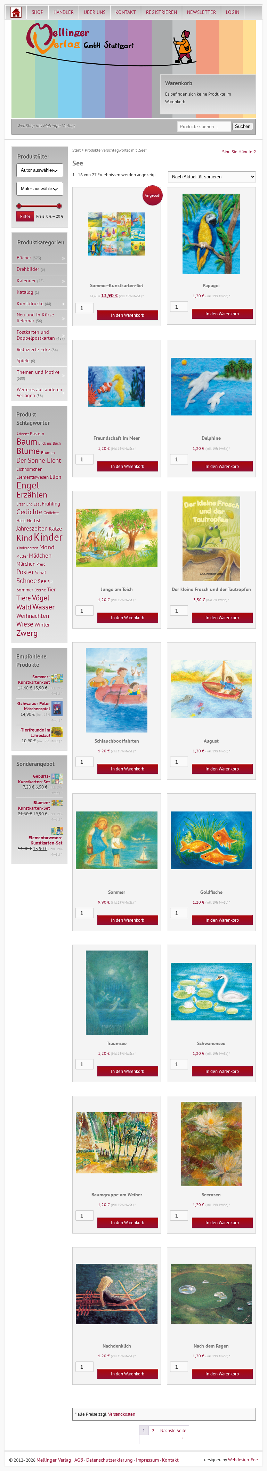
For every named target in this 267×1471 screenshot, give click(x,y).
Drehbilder (28, 269)
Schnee (26, 580)
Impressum (147, 1459)
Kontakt (125, 12)
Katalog (25, 292)
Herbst (34, 520)
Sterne (40, 589)
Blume (28, 450)
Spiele (23, 360)
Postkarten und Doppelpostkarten (36, 335)
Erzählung (24, 504)
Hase (21, 520)
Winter (42, 624)
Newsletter (201, 12)
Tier (51, 589)
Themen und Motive (38, 372)
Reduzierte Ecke (33, 349)
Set (50, 581)
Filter (25, 216)
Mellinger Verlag (54, 1459)
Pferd (41, 564)
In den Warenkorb (127, 315)
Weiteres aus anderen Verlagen (39, 392)
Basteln (37, 434)
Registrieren (161, 12)
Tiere (23, 597)
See (42, 581)
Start (76, 150)
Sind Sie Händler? (239, 152)
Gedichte (29, 511)
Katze (55, 528)
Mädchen (40, 555)
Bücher (24, 257)
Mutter (22, 556)
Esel (37, 504)
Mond (47, 547)
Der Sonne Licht (38, 460)
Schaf (40, 572)
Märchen (25, 563)
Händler (64, 12)
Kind (24, 537)
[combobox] (37, 170)
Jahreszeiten (32, 528)
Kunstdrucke (30, 303)
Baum (26, 441)
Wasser (43, 607)
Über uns (94, 12)
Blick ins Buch (49, 443)
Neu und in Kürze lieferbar (35, 318)
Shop (37, 12)
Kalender (26, 280)
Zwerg (27, 633)
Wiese (24, 624)
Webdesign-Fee (243, 1460)
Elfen (55, 477)
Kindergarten (27, 547)
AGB (78, 1459)
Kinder (48, 536)
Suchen (242, 126)
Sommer (24, 590)
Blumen (48, 452)
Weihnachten (32, 616)
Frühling (51, 503)
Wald (23, 607)
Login (232, 12)
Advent (22, 433)
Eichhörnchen (29, 469)
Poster (25, 572)
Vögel (40, 598)
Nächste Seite (173, 1434)
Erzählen (31, 494)
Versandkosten (121, 1414)
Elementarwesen (32, 477)
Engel (27, 485)
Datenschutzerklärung (109, 1459)
